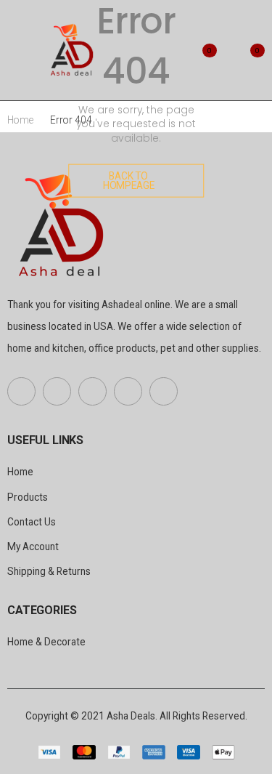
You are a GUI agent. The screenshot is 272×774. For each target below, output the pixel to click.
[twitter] (57, 391)
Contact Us (31, 522)
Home (20, 120)
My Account (33, 546)
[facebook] (21, 391)
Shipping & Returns (49, 571)
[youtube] (128, 391)
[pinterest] (92, 391)
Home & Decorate (46, 642)
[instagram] (163, 391)
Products (27, 497)
